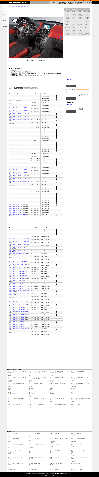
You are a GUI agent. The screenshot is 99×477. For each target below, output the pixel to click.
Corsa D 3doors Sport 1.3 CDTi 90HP (16, 271)
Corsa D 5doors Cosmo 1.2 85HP (15, 194)
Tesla (87, 31)
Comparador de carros (79, 3)
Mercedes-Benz (73, 26)
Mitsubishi (67, 27)
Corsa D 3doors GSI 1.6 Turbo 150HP (16, 145)
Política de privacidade (49, 475)
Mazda (86, 24)
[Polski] (87, 0)
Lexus (87, 23)
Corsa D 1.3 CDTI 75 (13, 229)
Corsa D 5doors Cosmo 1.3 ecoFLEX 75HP (17, 321)
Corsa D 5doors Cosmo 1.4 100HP (16, 196)
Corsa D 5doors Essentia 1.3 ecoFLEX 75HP (18, 331)
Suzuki (80, 31)
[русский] (80, 0)
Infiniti (67, 21)
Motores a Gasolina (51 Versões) (15, 90)
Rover (67, 30)
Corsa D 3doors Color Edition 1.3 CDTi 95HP (18, 253)
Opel (21, 6)
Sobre (43, 475)
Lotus (73, 24)
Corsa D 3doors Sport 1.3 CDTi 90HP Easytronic (18, 275)
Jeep (80, 21)
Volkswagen (87, 33)
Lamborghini (67, 23)
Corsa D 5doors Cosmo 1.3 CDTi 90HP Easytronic (19, 311)
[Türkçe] (91, 0)
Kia (87, 21)
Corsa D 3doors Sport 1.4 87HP (15, 162)
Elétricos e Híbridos (71, 3)
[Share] (97, 121)
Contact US (55, 475)
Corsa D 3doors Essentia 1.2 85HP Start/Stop (18, 140)
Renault (80, 28)
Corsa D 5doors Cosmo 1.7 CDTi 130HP (17, 324)
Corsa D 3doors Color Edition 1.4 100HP (17, 127)
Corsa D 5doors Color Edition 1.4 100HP (17, 191)
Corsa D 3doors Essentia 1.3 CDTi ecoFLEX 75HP (19, 258)
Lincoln (67, 24)
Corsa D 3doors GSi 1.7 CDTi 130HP (16, 267)
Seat (80, 30)
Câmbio (28, 88)
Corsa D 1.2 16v (12, 98)
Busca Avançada (87, 2)
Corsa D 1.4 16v (12, 100)
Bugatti (80, 14)
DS (73, 18)
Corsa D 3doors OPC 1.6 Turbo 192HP (16, 147)
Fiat (87, 18)
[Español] (79, 0)
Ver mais (84, 34)
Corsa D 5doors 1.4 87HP (14, 189)
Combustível (19, 88)
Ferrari (80, 18)
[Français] (72, 0)
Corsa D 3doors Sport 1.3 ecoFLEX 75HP (17, 280)
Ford (67, 20)
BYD (67, 15)
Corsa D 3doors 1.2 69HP (14, 125)
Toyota (67, 33)
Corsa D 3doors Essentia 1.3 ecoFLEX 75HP (18, 261)
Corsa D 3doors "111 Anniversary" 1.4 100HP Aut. (19, 119)
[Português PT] (77, 0)
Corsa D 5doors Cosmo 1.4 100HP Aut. (16, 200)
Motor (35, 88)
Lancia (73, 23)
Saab (74, 30)
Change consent (71, 473)
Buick (87, 14)
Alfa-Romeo (87, 11)
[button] (34, 56)
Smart (67, 31)
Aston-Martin (80, 12)
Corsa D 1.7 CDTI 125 (13, 234)
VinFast (80, 33)
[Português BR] (89, 0)
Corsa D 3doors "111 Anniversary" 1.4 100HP (18, 113)
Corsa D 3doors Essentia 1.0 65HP (16, 130)
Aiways (80, 11)
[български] (84, 0)
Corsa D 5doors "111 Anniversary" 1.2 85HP (18, 166)
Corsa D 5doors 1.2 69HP (14, 187)
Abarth (67, 11)
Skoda (86, 30)
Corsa (24, 6)
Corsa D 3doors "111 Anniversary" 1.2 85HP (18, 102)
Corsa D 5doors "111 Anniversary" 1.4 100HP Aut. (19, 181)
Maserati (80, 24)
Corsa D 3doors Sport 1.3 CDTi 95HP (16, 278)
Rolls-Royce (87, 28)
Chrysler (87, 15)
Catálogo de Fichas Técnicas (62, 3)
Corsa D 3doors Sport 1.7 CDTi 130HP (16, 286)
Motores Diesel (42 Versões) (30, 90)
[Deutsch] (74, 0)
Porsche (74, 28)
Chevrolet (80, 15)
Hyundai (87, 20)
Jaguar (74, 21)
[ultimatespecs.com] (18, 3)
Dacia (80, 17)
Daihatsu (87, 17)
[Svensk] (75, 0)
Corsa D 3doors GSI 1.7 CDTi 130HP (16, 269)
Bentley (67, 14)
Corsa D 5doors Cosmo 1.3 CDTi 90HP (16, 307)
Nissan (73, 27)
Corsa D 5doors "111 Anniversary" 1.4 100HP (18, 175)
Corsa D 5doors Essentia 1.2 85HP (16, 210)
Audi (87, 12)
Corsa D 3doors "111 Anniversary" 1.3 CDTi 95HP (19, 241)
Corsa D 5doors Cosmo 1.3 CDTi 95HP (16, 317)
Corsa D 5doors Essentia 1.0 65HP (16, 204)
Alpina (67, 12)
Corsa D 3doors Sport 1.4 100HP (15, 158)
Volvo (67, 34)
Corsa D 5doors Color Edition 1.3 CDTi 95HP (18, 304)
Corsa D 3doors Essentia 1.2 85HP (16, 136)
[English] (70, 0)
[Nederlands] (86, 0)
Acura (73, 11)
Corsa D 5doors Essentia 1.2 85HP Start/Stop (18, 214)
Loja (54, 2)
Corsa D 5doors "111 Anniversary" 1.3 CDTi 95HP (19, 296)
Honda (80, 20)
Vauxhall (74, 33)
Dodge (67, 18)
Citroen (67, 17)
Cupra (73, 17)
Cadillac (74, 15)
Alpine (73, 12)
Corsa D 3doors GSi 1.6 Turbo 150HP (16, 143)
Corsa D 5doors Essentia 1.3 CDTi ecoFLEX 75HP (19, 328)
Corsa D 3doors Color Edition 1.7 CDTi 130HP (18, 256)
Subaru (74, 31)
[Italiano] (82, 0)
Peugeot (87, 27)
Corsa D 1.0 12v (12, 96)
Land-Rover (80, 23)
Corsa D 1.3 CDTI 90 (13, 232)
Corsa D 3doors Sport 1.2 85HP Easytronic (17, 153)
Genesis (74, 20)
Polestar (67, 28)
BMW (74, 14)
